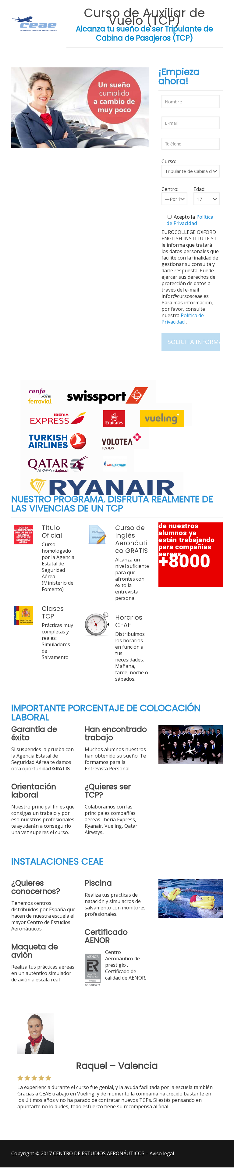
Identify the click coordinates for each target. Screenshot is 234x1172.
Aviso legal (162, 1153)
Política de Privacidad (189, 220)
